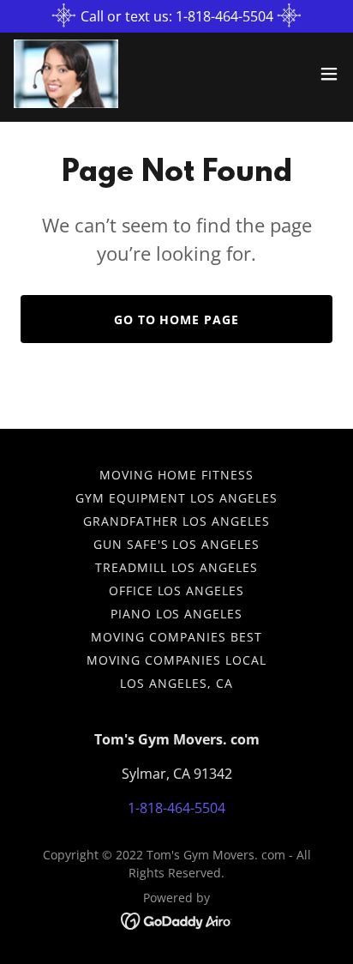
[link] (66, 73)
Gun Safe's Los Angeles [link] (176, 544)
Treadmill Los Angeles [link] (177, 567)
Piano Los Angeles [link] (177, 614)
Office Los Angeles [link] (177, 590)
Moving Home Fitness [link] (176, 475)
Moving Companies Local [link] (177, 660)
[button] (329, 74)
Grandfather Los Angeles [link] (176, 521)
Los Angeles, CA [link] (176, 683)
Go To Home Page (177, 319)
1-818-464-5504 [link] (176, 807)
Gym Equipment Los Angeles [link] (176, 498)
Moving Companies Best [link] (176, 637)
